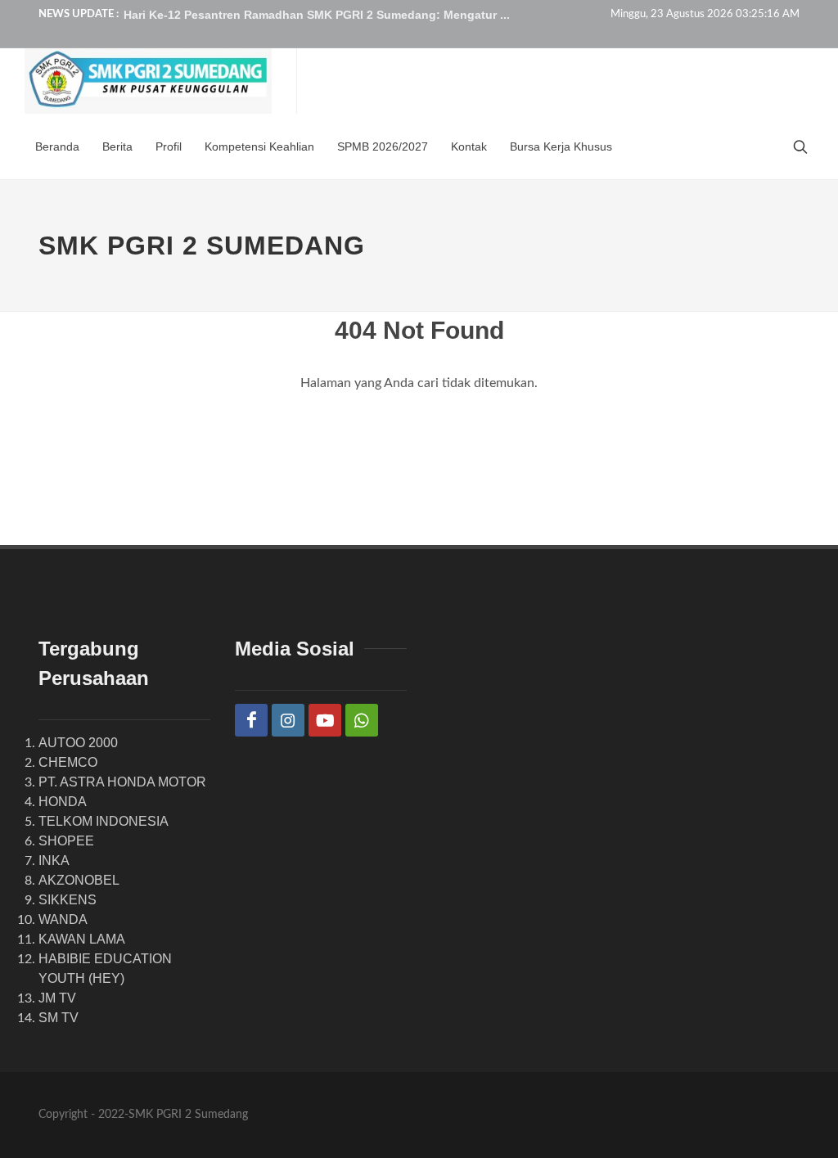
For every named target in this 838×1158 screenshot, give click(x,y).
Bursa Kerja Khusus (561, 146)
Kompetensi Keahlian (259, 146)
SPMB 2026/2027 (382, 146)
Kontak (469, 146)
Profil (168, 146)
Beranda (57, 146)
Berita (117, 146)
